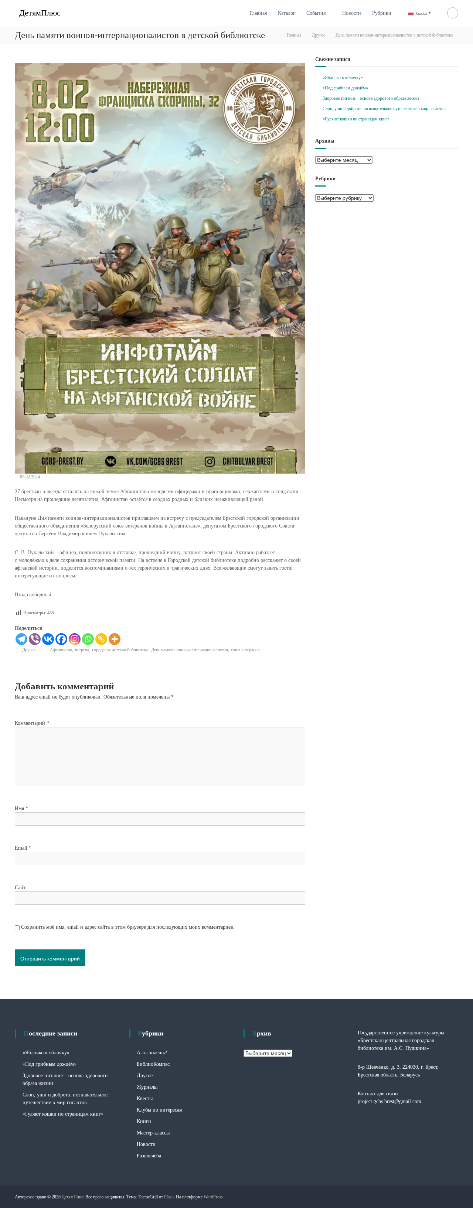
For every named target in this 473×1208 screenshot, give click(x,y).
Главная (258, 13)
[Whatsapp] (88, 639)
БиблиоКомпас (153, 1064)
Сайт (20, 887)
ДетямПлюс (40, 12)
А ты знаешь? (152, 1052)
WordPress (213, 1197)
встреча (82, 649)
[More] (114, 639)
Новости (351, 13)
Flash (169, 1197)
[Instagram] (75, 639)
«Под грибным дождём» (345, 88)
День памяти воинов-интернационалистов (189, 649)
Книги (144, 1121)
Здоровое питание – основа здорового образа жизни (371, 98)
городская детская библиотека (120, 649)
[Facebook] (61, 639)
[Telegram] (21, 639)
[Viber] (35, 639)
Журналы (147, 1087)
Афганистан (61, 649)
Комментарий (32, 723)
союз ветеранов (245, 649)
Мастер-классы (153, 1133)
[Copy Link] (101, 639)
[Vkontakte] (48, 639)
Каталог (286, 13)
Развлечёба (149, 1155)
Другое (318, 35)
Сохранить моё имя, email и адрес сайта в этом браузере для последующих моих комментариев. (128, 927)
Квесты (145, 1098)
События (316, 13)
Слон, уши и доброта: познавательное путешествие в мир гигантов (384, 108)
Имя (21, 808)
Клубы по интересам (160, 1110)
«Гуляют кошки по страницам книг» (356, 119)
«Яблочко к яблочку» (343, 77)
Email (23, 848)
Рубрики (381, 13)
